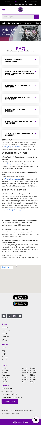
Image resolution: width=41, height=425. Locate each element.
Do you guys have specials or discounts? (19, 134)
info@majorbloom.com (12, 147)
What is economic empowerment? (13, 60)
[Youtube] (19, 316)
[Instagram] (9, 316)
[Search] (36, 17)
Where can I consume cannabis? (15, 110)
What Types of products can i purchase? (19, 122)
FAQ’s (4, 354)
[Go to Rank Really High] (20, 422)
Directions (5, 360)
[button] (3, 9)
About (4, 348)
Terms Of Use (16, 413)
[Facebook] (4, 316)
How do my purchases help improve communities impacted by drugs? (19, 73)
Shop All (5, 327)
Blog (3, 351)
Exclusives (5, 336)
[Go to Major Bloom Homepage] (20, 9)
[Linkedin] (14, 316)
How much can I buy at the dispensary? (17, 98)
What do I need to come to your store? (17, 86)
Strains (4, 333)
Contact (5, 357)
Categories (6, 330)
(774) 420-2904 (7, 389)
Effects (4, 340)
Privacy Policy (6, 413)
